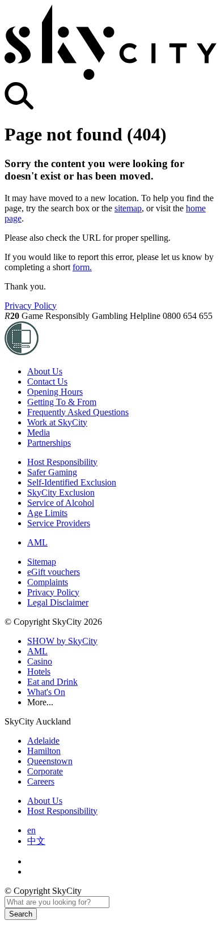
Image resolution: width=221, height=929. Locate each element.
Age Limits (47, 513)
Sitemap (41, 561)
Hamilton (44, 751)
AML (37, 542)
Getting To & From (61, 402)
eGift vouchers (53, 572)
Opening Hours (55, 392)
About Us (44, 371)
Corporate (45, 771)
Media (38, 432)
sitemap (128, 208)
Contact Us (47, 381)
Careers (40, 781)
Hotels (38, 671)
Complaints (47, 582)
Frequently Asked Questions (78, 412)
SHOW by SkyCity (62, 641)
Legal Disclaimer (57, 602)
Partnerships (49, 443)
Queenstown (50, 761)
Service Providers (58, 523)
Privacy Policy (31, 305)
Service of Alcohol (60, 503)
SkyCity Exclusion (61, 492)
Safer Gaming (52, 472)
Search (20, 914)
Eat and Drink (52, 682)
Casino (39, 661)
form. (82, 267)
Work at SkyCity (57, 422)
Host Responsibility (62, 462)
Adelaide (43, 740)
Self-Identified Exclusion (71, 482)
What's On (46, 692)
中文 (36, 841)
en (31, 830)
